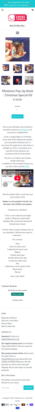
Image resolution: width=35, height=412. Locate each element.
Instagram (24, 130)
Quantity (17, 106)
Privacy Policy (6, 323)
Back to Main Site (8, 326)
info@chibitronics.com (10, 359)
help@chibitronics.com (10, 339)
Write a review (17, 294)
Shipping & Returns (9, 318)
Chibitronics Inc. (19, 398)
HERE (27, 166)
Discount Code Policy (9, 320)
